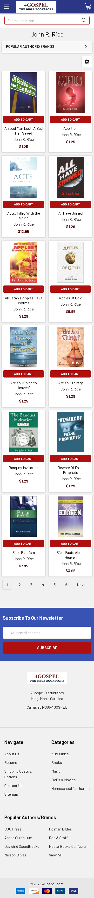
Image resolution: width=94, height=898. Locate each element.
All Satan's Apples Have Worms (23, 300)
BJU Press (12, 829)
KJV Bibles (60, 753)
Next (81, 584)
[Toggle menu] (6, 6)
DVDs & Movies (63, 779)
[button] (86, 62)
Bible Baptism (23, 552)
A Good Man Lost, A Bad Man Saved (23, 130)
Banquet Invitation (24, 467)
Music (56, 771)
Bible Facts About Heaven (70, 554)
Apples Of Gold (70, 298)
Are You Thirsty (70, 382)
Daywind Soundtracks (21, 846)
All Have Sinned (70, 213)
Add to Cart (23, 119)
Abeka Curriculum (18, 837)
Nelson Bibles (15, 855)
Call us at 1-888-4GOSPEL (47, 707)
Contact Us (13, 785)
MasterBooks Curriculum (68, 846)
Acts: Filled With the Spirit (23, 215)
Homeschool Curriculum (70, 788)
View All (55, 855)
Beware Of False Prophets (70, 470)
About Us (11, 753)
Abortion (70, 128)
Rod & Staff (58, 837)
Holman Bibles (60, 829)
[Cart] (88, 6)
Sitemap (11, 794)
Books (56, 762)
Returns (10, 762)
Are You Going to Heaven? (23, 385)
